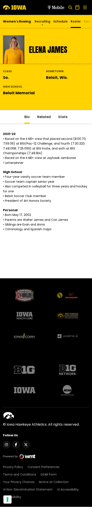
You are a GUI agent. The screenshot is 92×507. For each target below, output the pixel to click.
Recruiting (42, 21)
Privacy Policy (13, 467)
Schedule (60, 21)
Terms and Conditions (19, 474)
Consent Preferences (43, 467)
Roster (76, 21)
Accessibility (12, 497)
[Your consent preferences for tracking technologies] (7, 499)
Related (44, 116)
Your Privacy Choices (18, 482)
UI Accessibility (68, 489)
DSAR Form (49, 474)
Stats (63, 116)
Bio (27, 116)
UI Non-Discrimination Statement (28, 489)
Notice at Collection (54, 482)
